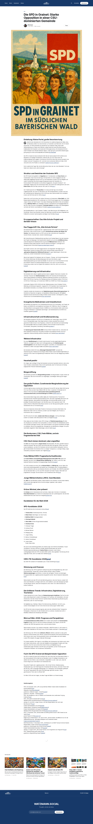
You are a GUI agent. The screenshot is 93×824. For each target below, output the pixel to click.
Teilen (66, 25)
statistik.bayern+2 (57, 393)
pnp (44, 195)
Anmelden (76, 3)
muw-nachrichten (46, 296)
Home (6, 3)
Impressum (16, 3)
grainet (26, 266)
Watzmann (30, 25)
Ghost (86, 793)
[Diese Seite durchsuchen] (71, 3)
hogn (50, 235)
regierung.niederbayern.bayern (46, 245)
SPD (24, 11)
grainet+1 (65, 281)
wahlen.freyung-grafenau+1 (52, 162)
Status (22, 3)
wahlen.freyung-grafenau (50, 700)
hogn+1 (49, 253)
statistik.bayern (27, 484)
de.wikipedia (52, 152)
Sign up (46, 793)
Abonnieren (84, 3)
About (10, 3)
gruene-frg (48, 495)
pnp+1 (53, 186)
